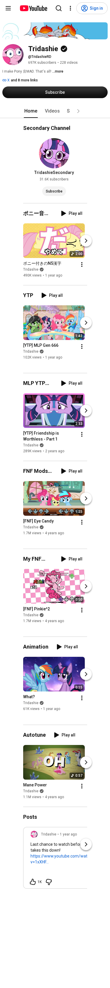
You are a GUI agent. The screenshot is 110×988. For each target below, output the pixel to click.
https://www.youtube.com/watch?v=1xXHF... (62, 859)
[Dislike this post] (48, 882)
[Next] (86, 241)
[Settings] (70, 8)
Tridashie (30, 269)
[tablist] (55, 111)
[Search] (58, 8)
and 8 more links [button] (24, 80)
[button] (78, 111)
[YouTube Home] (33, 8)
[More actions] (82, 264)
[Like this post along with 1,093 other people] (33, 882)
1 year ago (68, 834)
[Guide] (8, 8)
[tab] (31, 111)
